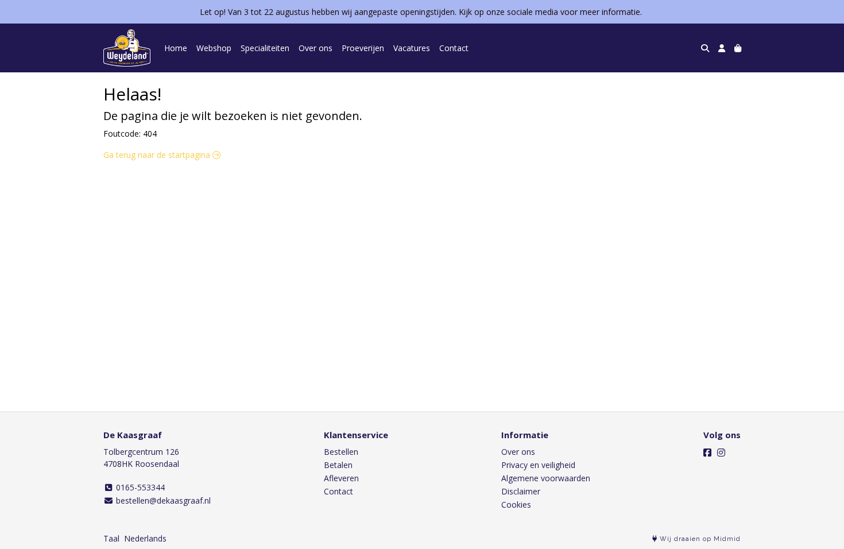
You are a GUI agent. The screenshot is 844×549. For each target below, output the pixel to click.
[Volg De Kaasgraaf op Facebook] (707, 452)
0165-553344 (139, 487)
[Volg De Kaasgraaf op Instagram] (721, 452)
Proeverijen (363, 47)
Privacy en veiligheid (538, 464)
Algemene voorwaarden (545, 478)
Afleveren (341, 478)
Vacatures (411, 47)
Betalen (338, 464)
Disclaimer (520, 491)
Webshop (213, 47)
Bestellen (341, 451)
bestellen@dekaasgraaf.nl (162, 500)
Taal (111, 538)
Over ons (315, 47)
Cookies (516, 504)
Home (175, 47)
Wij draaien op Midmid (699, 539)
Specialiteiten (265, 47)
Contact (454, 47)
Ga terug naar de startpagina (157, 154)
